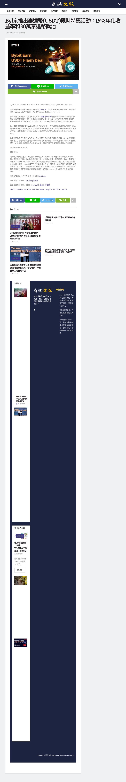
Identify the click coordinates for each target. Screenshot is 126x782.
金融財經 (10, 11)
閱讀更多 (19, 570)
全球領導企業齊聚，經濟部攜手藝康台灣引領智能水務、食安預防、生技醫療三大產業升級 (25, 268)
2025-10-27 (14, 242)
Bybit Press (42, 176)
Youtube (64, 189)
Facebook (20, 189)
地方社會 (54, 11)
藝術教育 (85, 11)
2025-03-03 (9, 32)
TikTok (55, 189)
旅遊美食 (43, 11)
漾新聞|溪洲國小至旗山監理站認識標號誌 (21, 399)
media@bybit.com (32, 180)
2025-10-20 (19, 554)
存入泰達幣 (42, 109)
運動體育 (96, 11)
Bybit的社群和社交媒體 (41, 185)
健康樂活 (32, 11)
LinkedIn (35, 189)
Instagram (27, 189)
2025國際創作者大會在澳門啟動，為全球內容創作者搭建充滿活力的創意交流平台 (25, 236)
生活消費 (21, 11)
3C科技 (64, 11)
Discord (13, 189)
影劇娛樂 (74, 11)
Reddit (42, 189)
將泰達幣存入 (46, 117)
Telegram (48, 189)
